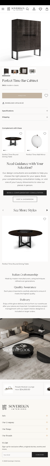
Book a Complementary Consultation (25, 193)
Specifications (7, 111)
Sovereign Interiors (13, 461)
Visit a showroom (25, 199)
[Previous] (5, 258)
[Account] (33, 9)
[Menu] (3, 9)
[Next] (44, 258)
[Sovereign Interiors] (15, 9)
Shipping (5, 117)
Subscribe (40, 454)
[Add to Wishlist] (46, 95)
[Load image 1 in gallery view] (25, 39)
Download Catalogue (14, 103)
